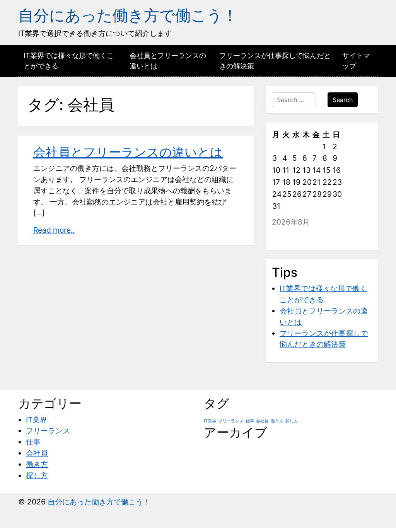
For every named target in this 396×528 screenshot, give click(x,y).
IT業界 (36, 419)
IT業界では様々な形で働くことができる (69, 60)
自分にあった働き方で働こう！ (128, 15)
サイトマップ (356, 60)
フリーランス (48, 430)
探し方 (37, 475)
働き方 (37, 464)
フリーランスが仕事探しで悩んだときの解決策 (275, 60)
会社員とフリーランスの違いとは (168, 60)
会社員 (37, 453)
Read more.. (54, 230)
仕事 (33, 441)
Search (343, 100)
